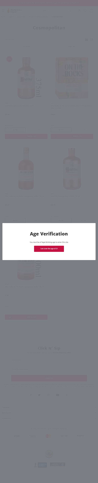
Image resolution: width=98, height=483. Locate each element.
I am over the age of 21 (49, 248)
